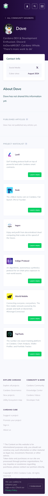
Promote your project (12, 420)
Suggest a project (10, 415)
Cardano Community (35, 385)
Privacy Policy (11, 490)
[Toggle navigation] (42, 6)
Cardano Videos (33, 395)
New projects (9, 395)
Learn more (35, 174)
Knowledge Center (35, 390)
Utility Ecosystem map (12, 400)
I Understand (35, 486)
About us (7, 430)
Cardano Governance (12, 390)
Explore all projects (11, 385)
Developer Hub (33, 400)
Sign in (6, 425)
